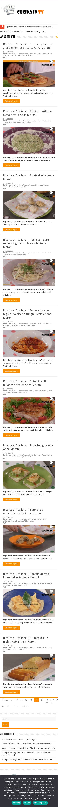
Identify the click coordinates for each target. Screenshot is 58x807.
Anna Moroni (23, 54)
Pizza (44, 54)
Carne (31, 391)
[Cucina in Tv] (29, 10)
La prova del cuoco (16, 31)
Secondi (14, 393)
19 (31, 700)
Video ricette (27, 55)
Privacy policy (40, 803)
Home (4, 31)
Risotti (19, 123)
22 (47, 703)
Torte (13, 649)
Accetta (16, 803)
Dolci (31, 647)
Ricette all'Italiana (16, 55)
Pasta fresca (46, 324)
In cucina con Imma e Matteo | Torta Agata (19, 739)
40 (8, 706)
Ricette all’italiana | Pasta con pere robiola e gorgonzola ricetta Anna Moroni (26, 243)
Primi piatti (46, 121)
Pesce (44, 583)
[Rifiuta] (54, 791)
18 (26, 700)
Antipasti (32, 185)
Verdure (21, 521)
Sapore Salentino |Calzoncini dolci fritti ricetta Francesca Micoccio (28, 748)
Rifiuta (27, 803)
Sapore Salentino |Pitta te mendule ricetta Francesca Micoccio (29, 27)
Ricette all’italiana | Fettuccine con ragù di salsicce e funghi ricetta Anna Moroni (27, 314)
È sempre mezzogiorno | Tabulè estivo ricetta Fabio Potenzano (27, 759)
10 (17, 700)
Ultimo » (25, 706)
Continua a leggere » (11, 101)
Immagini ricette (35, 54)
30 (3, 706)
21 (42, 700)
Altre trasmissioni (11, 54)
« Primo (5, 700)
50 (13, 706)
